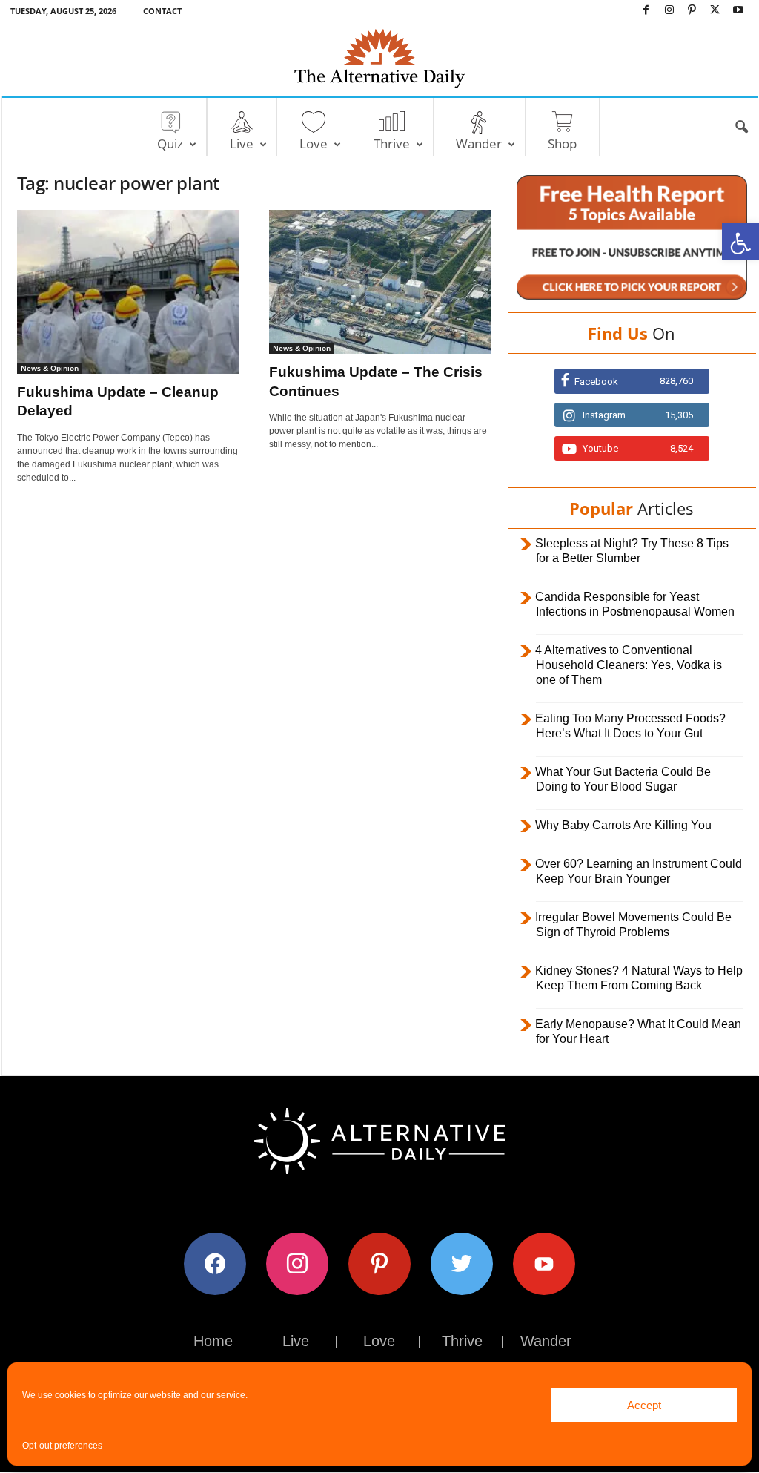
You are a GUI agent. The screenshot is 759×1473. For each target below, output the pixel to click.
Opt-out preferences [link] (62, 1445)
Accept (644, 1405)
